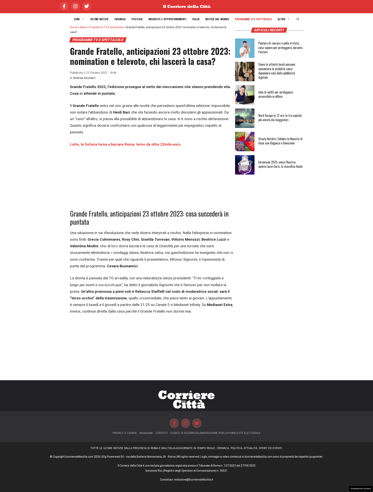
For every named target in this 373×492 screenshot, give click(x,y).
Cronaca (120, 19)
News (83, 27)
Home (73, 27)
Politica (137, 19)
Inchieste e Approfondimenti (167, 19)
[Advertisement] (151, 180)
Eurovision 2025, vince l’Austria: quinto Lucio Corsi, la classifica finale (280, 164)
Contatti (161, 433)
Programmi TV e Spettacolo (253, 19)
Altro (281, 19)
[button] (298, 19)
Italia (196, 19)
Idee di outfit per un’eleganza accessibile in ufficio (275, 94)
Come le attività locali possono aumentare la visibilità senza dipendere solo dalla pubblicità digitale (276, 71)
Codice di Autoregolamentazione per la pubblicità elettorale (215, 433)
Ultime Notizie (99, 19)
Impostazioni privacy (361, 488)
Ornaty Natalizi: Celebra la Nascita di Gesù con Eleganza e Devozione (280, 140)
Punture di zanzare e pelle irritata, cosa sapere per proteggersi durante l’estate (280, 47)
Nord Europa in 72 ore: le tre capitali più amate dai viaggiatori (280, 117)
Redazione (146, 433)
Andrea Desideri (84, 78)
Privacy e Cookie (125, 433)
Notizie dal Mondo (217, 19)
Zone (77, 19)
